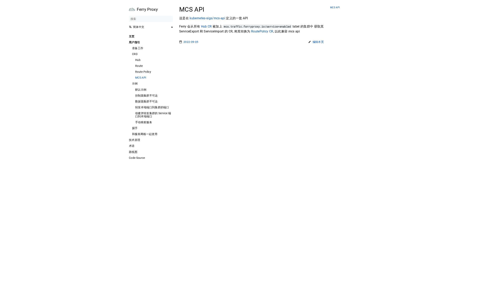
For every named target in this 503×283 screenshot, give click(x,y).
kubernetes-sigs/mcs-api (207, 18)
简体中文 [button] (138, 26)
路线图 (133, 151)
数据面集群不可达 (146, 101)
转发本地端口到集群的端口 (152, 107)
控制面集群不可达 (146, 95)
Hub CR (206, 26)
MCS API (140, 77)
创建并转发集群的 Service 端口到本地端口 (153, 115)
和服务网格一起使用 (144, 134)
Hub (137, 60)
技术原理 (134, 140)
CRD (135, 54)
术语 (132, 145)
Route (139, 65)
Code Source (137, 157)
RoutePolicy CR (262, 31)
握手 (135, 128)
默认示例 (140, 89)
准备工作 (137, 48)
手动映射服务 (143, 122)
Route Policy (143, 71)
